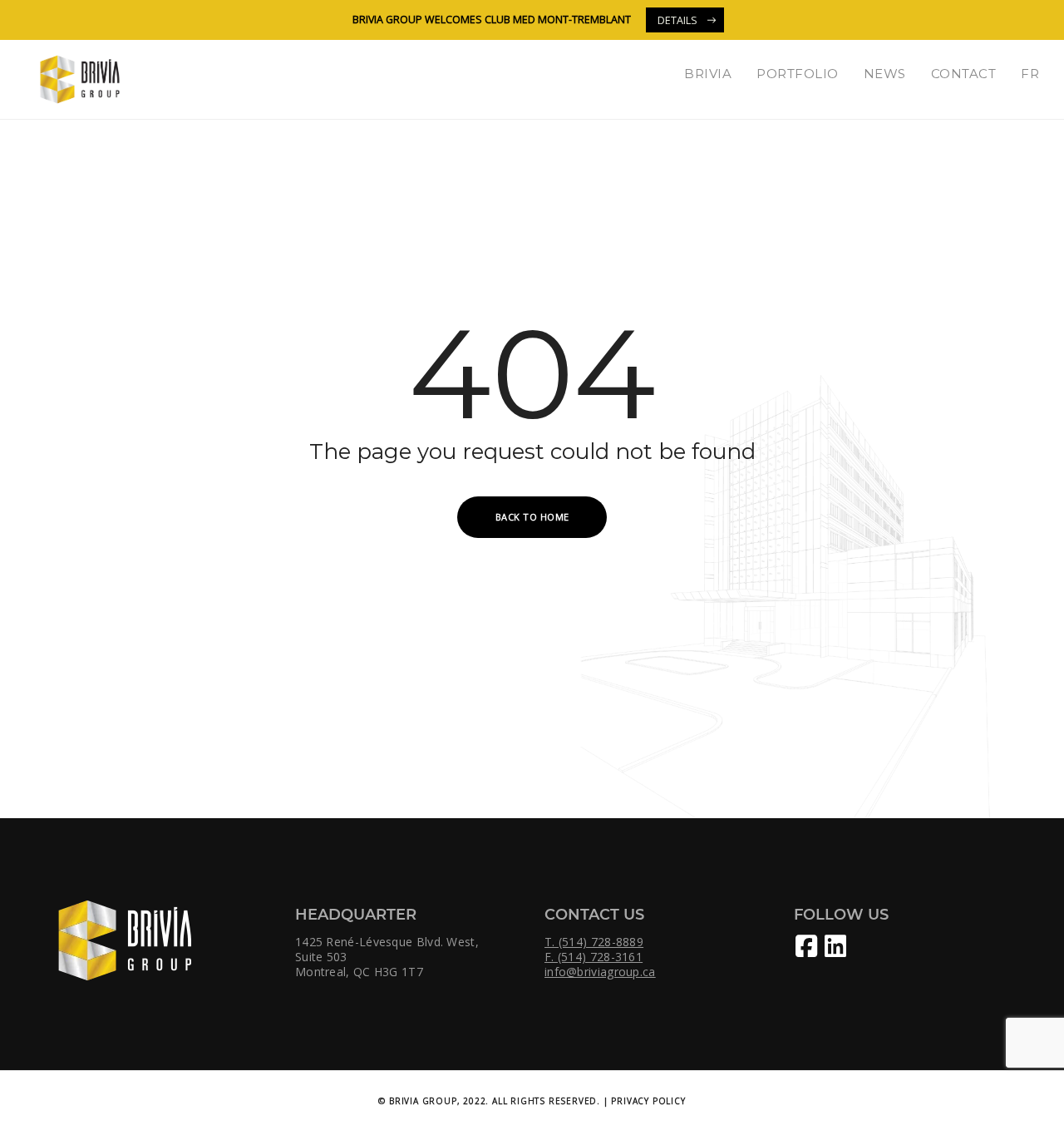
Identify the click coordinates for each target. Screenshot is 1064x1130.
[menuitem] (1030, 73)
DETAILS (677, 20)
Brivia (708, 73)
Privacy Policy (648, 1101)
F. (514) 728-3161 (593, 957)
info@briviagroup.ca (600, 972)
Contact (964, 73)
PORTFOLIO (797, 73)
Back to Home (532, 517)
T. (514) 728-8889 (593, 942)
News (885, 73)
